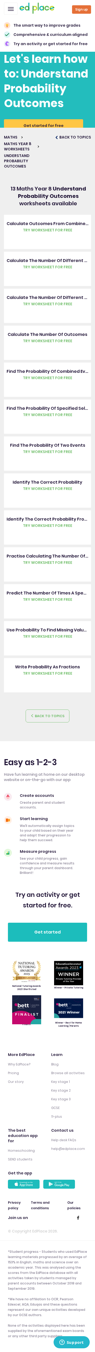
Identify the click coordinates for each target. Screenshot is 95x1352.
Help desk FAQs (63, 1140)
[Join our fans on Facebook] (78, 1217)
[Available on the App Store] (24, 1184)
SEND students (20, 1159)
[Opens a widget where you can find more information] (71, 1342)
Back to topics (49, 715)
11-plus (56, 1116)
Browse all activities (68, 1073)
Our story (16, 1081)
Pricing (13, 1073)
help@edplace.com (68, 1148)
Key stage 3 (61, 1099)
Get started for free (43, 125)
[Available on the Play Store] (60, 1184)
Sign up (81, 9)
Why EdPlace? (19, 1064)
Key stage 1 (60, 1081)
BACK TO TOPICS (75, 137)
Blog (55, 1064)
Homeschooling (21, 1150)
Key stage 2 (61, 1090)
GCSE (55, 1108)
